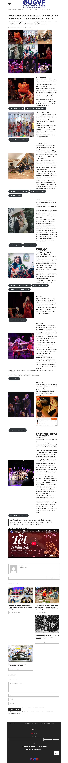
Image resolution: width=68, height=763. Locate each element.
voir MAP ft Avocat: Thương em (17, 430)
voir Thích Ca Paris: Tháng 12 (37, 191)
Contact (56, 753)
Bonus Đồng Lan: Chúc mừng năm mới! (19, 289)
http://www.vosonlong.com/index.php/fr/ (46, 79)
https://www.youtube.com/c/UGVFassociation (25, 524)
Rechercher (34, 736)
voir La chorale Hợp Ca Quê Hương (18, 515)
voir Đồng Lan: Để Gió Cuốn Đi (40, 285)
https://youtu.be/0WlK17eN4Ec (44, 282)
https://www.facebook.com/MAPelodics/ (46, 384)
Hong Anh (21, 565)
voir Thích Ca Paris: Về (15, 195)
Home (9, 9)
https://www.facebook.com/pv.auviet (45, 325)
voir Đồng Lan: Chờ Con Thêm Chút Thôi (19, 285)
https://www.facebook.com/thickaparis (46, 145)
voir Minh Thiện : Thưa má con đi (17, 320)
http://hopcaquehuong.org (42, 437)
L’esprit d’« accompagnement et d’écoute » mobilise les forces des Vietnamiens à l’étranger (20, 607)
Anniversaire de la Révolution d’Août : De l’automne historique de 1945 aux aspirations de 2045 (47, 637)
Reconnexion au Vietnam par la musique (38, 723)
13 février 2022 (13, 27)
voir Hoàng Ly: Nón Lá (30, 245)
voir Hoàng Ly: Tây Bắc (15, 245)
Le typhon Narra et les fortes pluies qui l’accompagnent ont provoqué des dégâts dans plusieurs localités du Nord (46, 607)
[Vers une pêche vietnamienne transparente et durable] (20, 653)
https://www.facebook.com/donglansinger (46, 260)
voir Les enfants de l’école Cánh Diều (19, 139)
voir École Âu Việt (14, 378)
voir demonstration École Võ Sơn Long (35, 108)
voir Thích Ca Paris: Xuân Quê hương (18, 191)
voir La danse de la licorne (16, 108)
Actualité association (16, 9)
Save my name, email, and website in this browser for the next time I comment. (26, 707)
